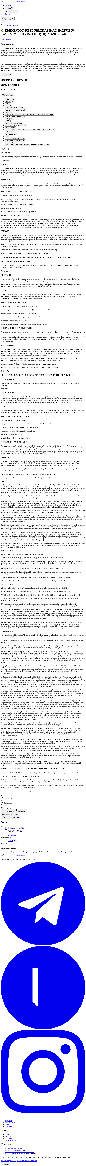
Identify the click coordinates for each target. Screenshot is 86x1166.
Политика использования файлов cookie (19, 1152)
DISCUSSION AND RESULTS (15, 140)
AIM (7, 136)
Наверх (6, 1164)
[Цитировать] (18, 817)
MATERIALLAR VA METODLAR (15, 108)
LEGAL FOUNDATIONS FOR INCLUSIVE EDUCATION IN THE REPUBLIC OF (30, 130)
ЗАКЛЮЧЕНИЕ (11, 127)
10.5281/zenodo (13, 836)
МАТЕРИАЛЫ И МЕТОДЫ (14, 123)
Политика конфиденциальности (16, 1150)
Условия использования (13, 1148)
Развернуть (5, 75)
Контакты (8, 1126)
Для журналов (10, 1122)
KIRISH (8, 103)
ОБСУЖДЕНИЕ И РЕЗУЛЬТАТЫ (16, 125)
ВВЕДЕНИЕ (9, 119)
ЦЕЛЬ (8, 121)
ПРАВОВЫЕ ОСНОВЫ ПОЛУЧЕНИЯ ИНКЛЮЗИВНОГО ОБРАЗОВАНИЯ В (29, 114)
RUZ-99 (10, 841)
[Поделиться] (14, 817)
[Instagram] (43, 1113)
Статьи (7, 1124)
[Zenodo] (43, 1029)
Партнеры (8, 1136)
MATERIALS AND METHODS (15, 138)
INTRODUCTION (11, 134)
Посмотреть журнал (11, 25)
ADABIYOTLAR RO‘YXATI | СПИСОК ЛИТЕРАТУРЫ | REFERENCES (27, 145)
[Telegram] (43, 945)
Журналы (8, 1121)
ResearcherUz (20, 2)
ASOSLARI (9, 101)
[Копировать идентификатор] (15, 840)
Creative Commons (30, 1161)
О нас (7, 1134)
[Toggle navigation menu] (3, 21)
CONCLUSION (10, 143)
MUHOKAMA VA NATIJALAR (15, 110)
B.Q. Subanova (6, 39)
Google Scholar (19, 1161)
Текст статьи (10, 99)
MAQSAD (9, 106)
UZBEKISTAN (10, 132)
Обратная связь (10, 1140)
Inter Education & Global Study (15, 828)
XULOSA (8, 112)
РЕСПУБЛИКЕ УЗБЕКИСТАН (15, 116)
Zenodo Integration (7, 1161)
